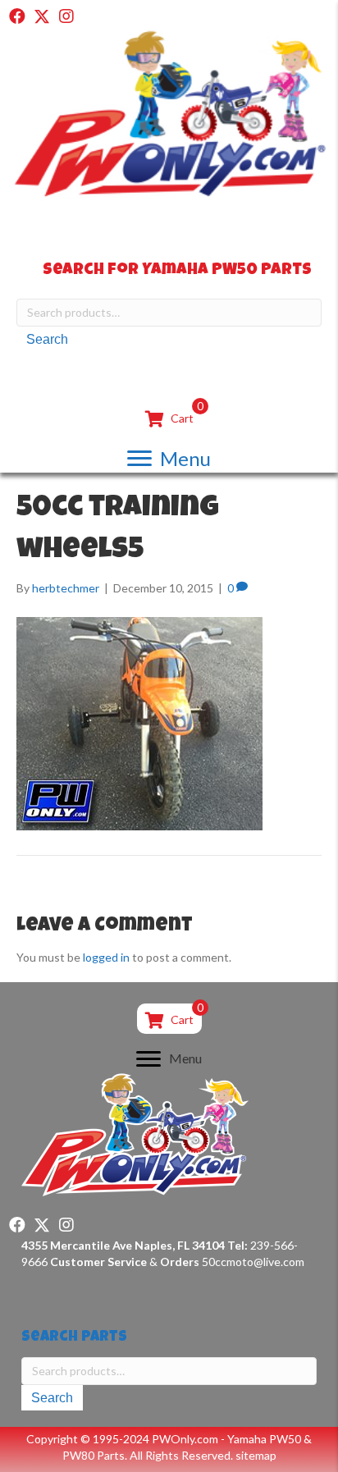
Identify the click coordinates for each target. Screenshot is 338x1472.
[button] (17, 16)
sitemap (255, 1455)
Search (47, 339)
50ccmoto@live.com (253, 1262)
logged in (106, 957)
